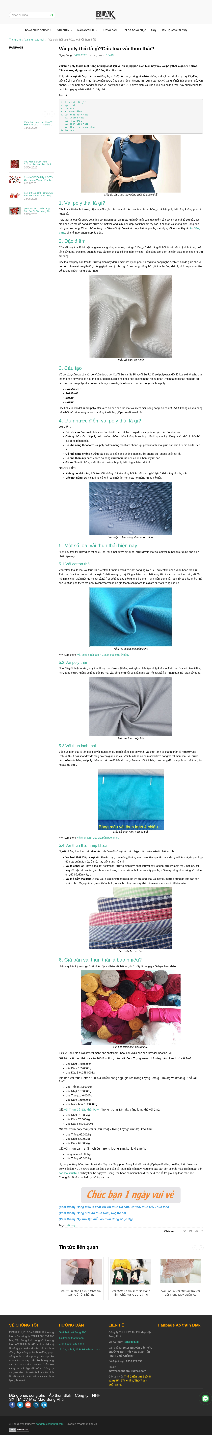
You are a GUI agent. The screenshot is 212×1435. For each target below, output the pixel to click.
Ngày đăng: (65, 55)
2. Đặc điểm (69, 105)
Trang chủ (15, 39)
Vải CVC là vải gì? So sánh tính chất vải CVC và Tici (131, 1292)
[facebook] (12, 1404)
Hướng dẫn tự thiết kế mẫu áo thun (79, 1349)
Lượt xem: (99, 55)
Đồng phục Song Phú (38, 30)
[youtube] (28, 1404)
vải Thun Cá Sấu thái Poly (81, 1109)
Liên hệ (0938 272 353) (174, 30)
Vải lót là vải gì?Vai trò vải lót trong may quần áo (180, 1292)
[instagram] (36, 1404)
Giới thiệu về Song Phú (72, 1332)
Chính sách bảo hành (71, 1343)
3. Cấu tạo (68, 108)
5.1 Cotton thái (72, 117)
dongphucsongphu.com (49, 1424)
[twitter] (20, 1404)
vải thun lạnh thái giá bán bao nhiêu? (99, 837)
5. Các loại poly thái (74, 114)
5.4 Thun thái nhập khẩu (78, 127)
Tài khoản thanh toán (71, 1338)
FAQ (153, 30)
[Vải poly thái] (196, 1231)
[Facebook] (179, 1231)
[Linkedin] (190, 1231)
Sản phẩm (63, 30)
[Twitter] (184, 1231)
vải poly (71, 1225)
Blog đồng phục (135, 30)
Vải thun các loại (34, 39)
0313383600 (131, 1342)
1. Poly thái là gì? (73, 102)
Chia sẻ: (169, 1231)
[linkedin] (44, 1404)
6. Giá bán (67, 130)
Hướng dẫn (109, 30)
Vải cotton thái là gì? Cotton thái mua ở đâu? (103, 654)
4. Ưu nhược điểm (72, 111)
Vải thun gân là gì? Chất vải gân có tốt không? (81, 1292)
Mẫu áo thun (86, 30)
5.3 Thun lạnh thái (74, 124)
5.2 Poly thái (71, 121)
